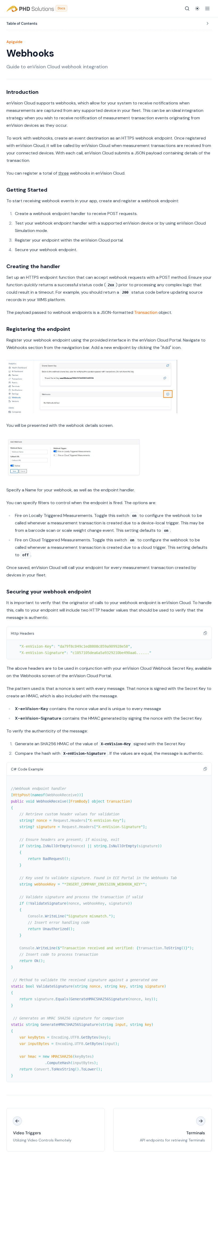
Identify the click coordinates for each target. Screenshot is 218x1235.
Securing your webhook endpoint (48, 591)
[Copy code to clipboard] (205, 633)
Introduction (22, 91)
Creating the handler (33, 266)
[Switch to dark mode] (197, 8)
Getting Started (26, 189)
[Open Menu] (207, 8)
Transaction (145, 312)
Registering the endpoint (38, 329)
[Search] (187, 8)
